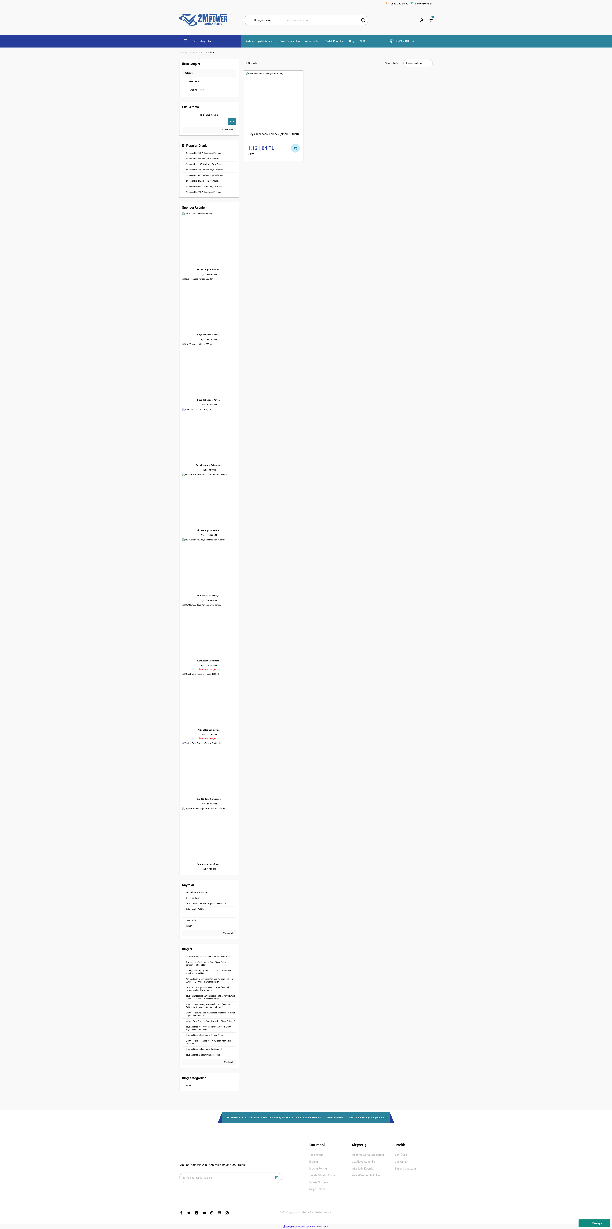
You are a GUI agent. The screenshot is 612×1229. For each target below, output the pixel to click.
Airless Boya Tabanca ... (209, 530)
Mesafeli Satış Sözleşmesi (368, 1154)
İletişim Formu (318, 1168)
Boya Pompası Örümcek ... (209, 465)
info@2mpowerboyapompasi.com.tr (368, 1117)
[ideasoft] (289, 1226)
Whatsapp (597, 1223)
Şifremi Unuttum (405, 1168)
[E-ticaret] (305, 1226)
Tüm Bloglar (229, 1062)
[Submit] (277, 1178)
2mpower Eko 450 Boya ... (209, 595)
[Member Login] (422, 20)
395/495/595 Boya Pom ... (209, 661)
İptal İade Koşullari (363, 1168)
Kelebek (210, 52)
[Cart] (431, 20)
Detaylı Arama (228, 130)
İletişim (313, 1161)
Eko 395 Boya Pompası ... (209, 799)
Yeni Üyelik (401, 1154)
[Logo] (203, 20)
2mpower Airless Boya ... (209, 864)
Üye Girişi (401, 1161)
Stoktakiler (252, 63)
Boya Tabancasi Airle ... (209, 335)
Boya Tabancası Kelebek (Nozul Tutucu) (274, 134)
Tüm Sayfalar (229, 933)
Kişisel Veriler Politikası (366, 1175)
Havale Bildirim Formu (322, 1175)
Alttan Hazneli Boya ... (209, 730)
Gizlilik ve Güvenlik (363, 1161)
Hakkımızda (316, 1154)
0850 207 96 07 (335, 1117)
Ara (232, 121)
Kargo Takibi (317, 1189)
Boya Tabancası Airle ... (209, 400)
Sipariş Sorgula (318, 1182)
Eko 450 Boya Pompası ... (209, 269)
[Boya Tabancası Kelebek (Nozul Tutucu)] (274, 100)
